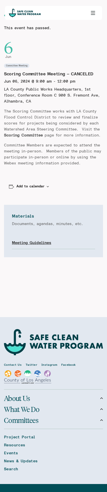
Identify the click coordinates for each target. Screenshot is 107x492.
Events (11, 453)
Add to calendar (30, 186)
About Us (17, 398)
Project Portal (19, 437)
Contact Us (13, 364)
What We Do (21, 409)
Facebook (68, 364)
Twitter (31, 364)
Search (11, 469)
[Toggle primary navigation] (93, 13)
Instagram (49, 364)
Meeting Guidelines (31, 243)
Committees (21, 420)
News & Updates (21, 461)
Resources (14, 445)
